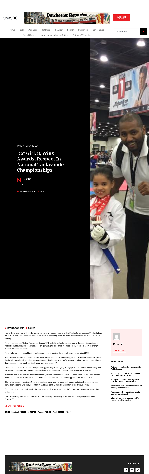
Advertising (98, 30)
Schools (59, 30)
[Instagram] (10, 18)
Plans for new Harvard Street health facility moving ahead (125, 393)
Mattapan (46, 30)
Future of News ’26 (82, 35)
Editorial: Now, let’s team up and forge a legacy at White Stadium (126, 399)
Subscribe (83, 30)
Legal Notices (30, 35)
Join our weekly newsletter (54, 35)
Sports (70, 30)
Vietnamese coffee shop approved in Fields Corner (126, 368)
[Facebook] (5, 18)
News (12, 30)
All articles (119, 350)
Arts (22, 30)
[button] (13, 412)
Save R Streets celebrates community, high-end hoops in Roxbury (126, 374)
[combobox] (127, 31)
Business (32, 30)
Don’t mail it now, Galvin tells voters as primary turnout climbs (126, 387)
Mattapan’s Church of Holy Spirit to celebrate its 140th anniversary (125, 381)
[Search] (143, 31)
